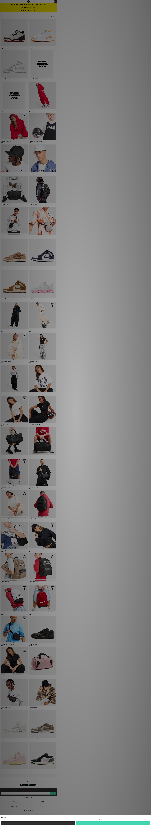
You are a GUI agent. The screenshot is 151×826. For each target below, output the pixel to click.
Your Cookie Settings (38, 823)
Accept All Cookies (113, 823)
